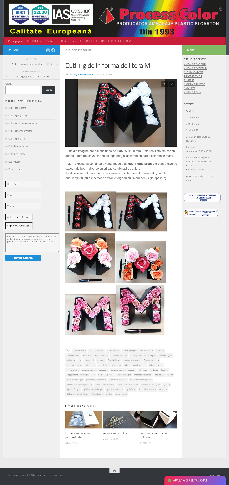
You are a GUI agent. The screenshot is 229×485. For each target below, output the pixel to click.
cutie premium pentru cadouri (123, 370)
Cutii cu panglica (16, 138)
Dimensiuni (14, 169)
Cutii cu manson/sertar (20, 130)
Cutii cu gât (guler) (17, 115)
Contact (50, 41)
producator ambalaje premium (79, 384)
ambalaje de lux (73, 355)
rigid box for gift (73, 389)
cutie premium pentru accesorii (95, 370)
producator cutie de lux (104, 384)
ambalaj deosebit (96, 350)
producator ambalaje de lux (141, 379)
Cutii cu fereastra (17, 107)
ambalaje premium (119, 355)
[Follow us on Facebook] (53, 50)
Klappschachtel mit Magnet (78, 375)
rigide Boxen (131, 389)
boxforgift (101, 360)
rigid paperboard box (114, 389)
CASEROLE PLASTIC (194, 84)
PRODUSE (33, 41)
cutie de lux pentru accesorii (109, 365)
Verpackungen (121, 394)
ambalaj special (146, 350)
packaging (159, 375)
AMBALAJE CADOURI (195, 64)
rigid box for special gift (93, 389)
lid (94, 375)
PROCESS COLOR (193, 76)
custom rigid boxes (74, 365)
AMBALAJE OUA (192, 92)
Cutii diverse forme (78, 50)
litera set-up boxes (105, 375)
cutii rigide (142, 370)
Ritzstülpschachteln (147, 389)
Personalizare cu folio (115, 433)
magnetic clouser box (143, 375)
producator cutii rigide (150, 384)
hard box (164, 370)
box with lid (89, 360)
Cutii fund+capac (16, 154)
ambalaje (160, 350)
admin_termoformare (82, 74)
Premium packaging (75, 379)
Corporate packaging (131, 360)
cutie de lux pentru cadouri (135, 365)
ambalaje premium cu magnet (142, 355)
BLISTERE (189, 80)
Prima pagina (15, 41)
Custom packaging (151, 360)
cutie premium (73, 370)
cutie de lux (90, 365)
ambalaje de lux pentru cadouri (95, 355)
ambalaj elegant (129, 350)
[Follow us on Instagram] (48, 50)
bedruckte (71, 360)
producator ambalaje (118, 379)
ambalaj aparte (80, 350)
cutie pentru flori (156, 365)
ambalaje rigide (165, 355)
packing (170, 375)
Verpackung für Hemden (102, 394)
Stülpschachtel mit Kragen (77, 394)
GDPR (63, 41)
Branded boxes (114, 360)
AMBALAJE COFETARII (195, 68)
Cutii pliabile (14, 161)
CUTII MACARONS (193, 72)
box (79, 360)
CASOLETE (189, 88)
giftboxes (154, 370)
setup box (163, 389)
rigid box (166, 384)
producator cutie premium (127, 384)
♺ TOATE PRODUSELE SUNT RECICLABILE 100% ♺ (102, 41)
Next (172, 84)
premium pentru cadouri (96, 379)
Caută (8, 83)
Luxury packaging (124, 375)
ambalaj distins (113, 350)
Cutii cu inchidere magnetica (22, 123)
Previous (164, 84)
